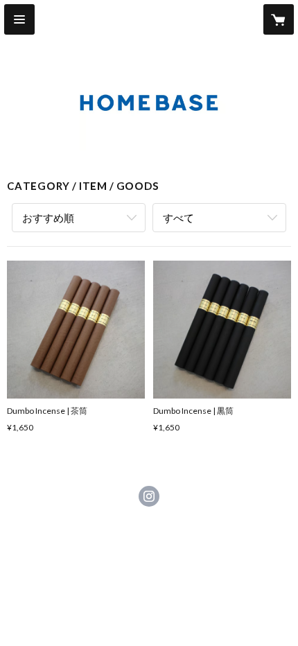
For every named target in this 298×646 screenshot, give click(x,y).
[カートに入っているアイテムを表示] (278, 19)
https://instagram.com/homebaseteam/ (149, 496)
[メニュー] (19, 19)
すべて (178, 217)
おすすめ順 (48, 217)
